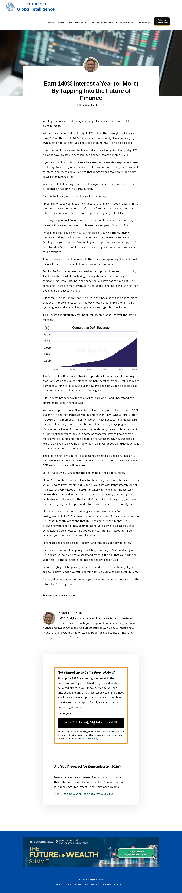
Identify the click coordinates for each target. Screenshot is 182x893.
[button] (174, 23)
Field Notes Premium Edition (61, 595)
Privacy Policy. (92, 738)
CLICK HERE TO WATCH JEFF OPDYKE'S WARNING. (84, 794)
